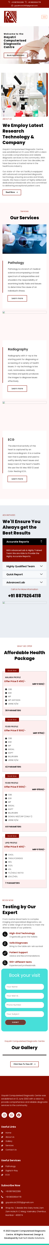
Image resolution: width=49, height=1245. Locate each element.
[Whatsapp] (12, 1115)
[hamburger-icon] (44, 17)
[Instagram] (4, 1115)
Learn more (17, 298)
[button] (24, 541)
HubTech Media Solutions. (31, 1238)
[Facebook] (19, 1115)
